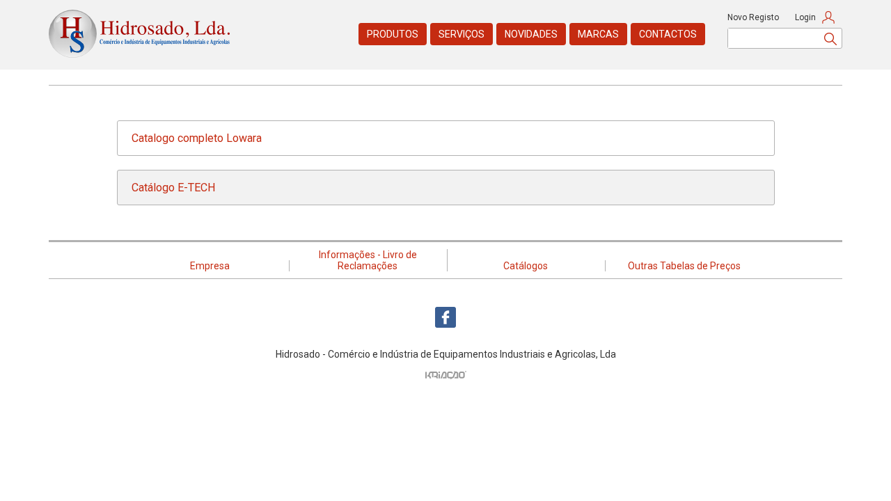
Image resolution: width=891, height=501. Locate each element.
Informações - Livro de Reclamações (368, 260)
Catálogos (525, 265)
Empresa (210, 265)
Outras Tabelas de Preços (684, 265)
